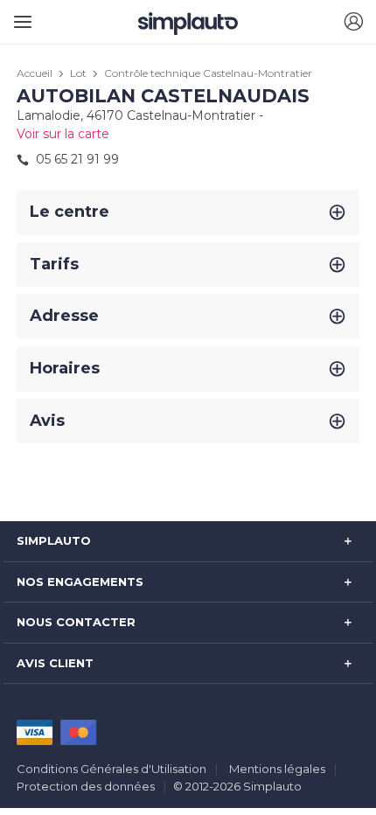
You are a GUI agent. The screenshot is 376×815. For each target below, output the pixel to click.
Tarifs (54, 264)
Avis (47, 420)
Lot (78, 73)
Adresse (64, 315)
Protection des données (86, 786)
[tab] (188, 212)
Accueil (34, 73)
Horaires (65, 368)
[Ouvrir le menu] (20, 15)
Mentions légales (277, 769)
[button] (353, 22)
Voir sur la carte (63, 134)
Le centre (69, 211)
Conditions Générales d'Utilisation (111, 769)
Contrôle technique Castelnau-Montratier (208, 73)
